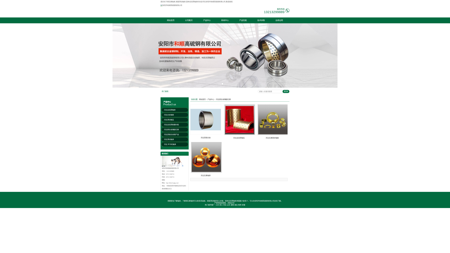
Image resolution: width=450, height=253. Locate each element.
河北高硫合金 (206, 138)
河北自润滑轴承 (170, 110)
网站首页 (170, 20)
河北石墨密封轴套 (272, 138)
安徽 (243, 205)
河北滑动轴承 (169, 139)
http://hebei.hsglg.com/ (172, 183)
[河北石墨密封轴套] (273, 134)
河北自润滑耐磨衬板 (171, 125)
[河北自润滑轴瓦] (240, 134)
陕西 (239, 205)
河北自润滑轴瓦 (239, 138)
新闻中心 (225, 20)
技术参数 (261, 20)
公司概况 (189, 20)
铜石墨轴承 (171, 2)
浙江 (221, 205)
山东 (228, 205)
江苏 (217, 205)
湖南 (232, 205)
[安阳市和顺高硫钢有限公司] (171, 5)
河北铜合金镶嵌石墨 (171, 129)
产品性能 (243, 20)
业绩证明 (279, 20)
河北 (224, 205)
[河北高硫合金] (205, 134)
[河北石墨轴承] (206, 172)
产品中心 (207, 20)
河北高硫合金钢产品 (171, 134)
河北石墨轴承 (206, 175)
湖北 (236, 205)
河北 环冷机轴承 (170, 144)
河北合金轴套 (169, 115)
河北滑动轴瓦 (169, 120)
